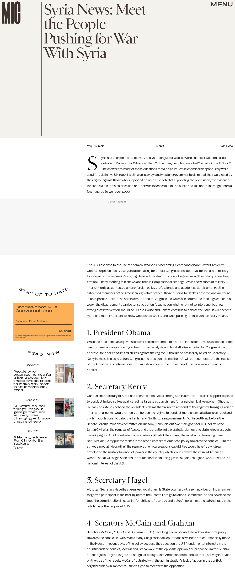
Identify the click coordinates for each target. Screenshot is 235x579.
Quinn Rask (97, 146)
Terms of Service (61, 335)
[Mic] (11, 12)
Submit (65, 330)
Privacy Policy (20, 337)
